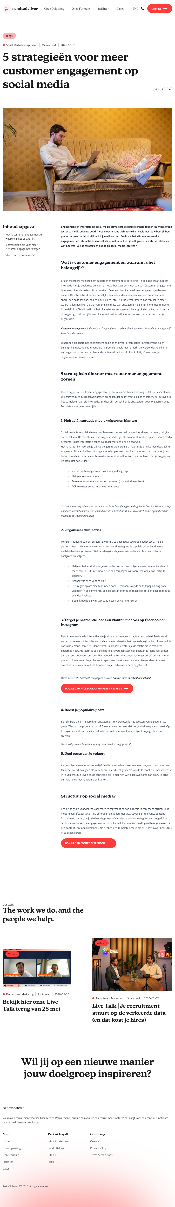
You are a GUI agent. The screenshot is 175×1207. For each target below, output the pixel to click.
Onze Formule (81, 8)
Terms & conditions (101, 1155)
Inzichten (103, 8)
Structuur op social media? (20, 255)
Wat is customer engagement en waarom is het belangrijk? (24, 236)
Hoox (51, 1162)
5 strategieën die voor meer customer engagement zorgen (22, 247)
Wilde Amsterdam (58, 1141)
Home (6, 1141)
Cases (120, 8)
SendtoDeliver (56, 1148)
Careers (94, 1141)
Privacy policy (98, 1148)
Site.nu (52, 1155)
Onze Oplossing (54, 8)
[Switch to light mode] (134, 8)
